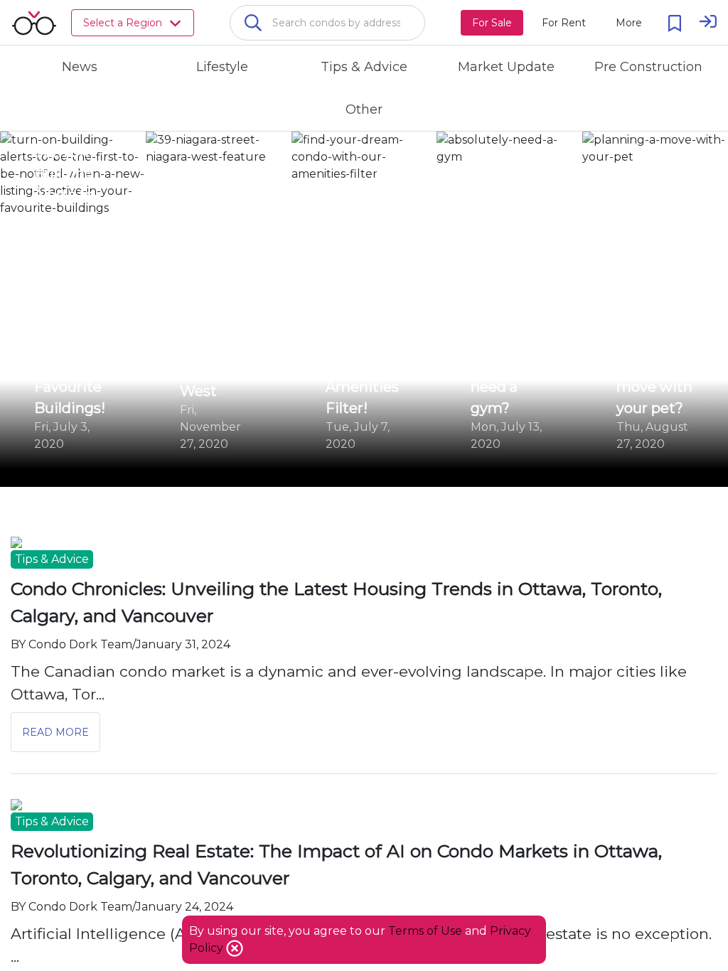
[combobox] (327, 23)
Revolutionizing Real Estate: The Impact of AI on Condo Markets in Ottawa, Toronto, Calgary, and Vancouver (336, 864)
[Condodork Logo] (34, 22)
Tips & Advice (52, 559)
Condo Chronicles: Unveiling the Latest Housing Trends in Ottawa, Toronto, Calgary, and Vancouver (336, 602)
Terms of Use (425, 931)
